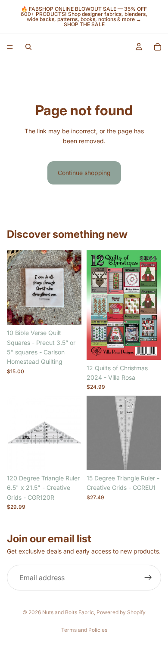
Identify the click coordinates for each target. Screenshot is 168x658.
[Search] (28, 46)
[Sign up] (148, 578)
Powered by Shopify (121, 612)
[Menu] (10, 47)
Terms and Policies (84, 630)
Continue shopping (84, 172)
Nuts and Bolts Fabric (68, 612)
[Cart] (157, 46)
